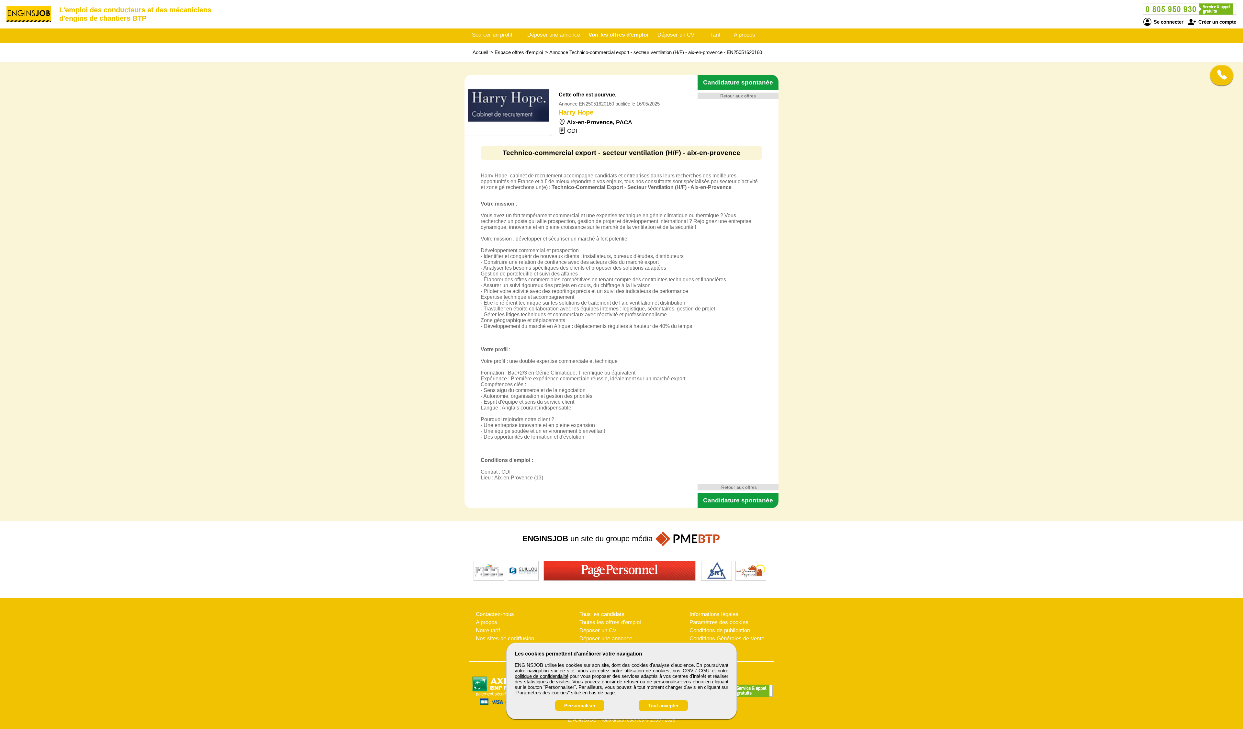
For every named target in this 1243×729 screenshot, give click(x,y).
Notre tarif (488, 630)
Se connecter (1167, 22)
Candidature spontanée (738, 82)
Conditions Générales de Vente (726, 638)
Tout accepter (663, 705)
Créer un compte (1216, 22)
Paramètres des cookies (718, 622)
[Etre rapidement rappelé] (1219, 75)
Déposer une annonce (553, 35)
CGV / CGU (696, 670)
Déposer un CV (675, 35)
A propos (744, 35)
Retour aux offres (738, 95)
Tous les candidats (601, 614)
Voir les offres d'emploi (618, 35)
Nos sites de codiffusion (505, 638)
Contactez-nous (495, 614)
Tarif (715, 35)
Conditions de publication (719, 630)
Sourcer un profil (492, 35)
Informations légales (713, 614)
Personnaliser (580, 705)
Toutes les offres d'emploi (610, 622)
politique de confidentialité (541, 676)
